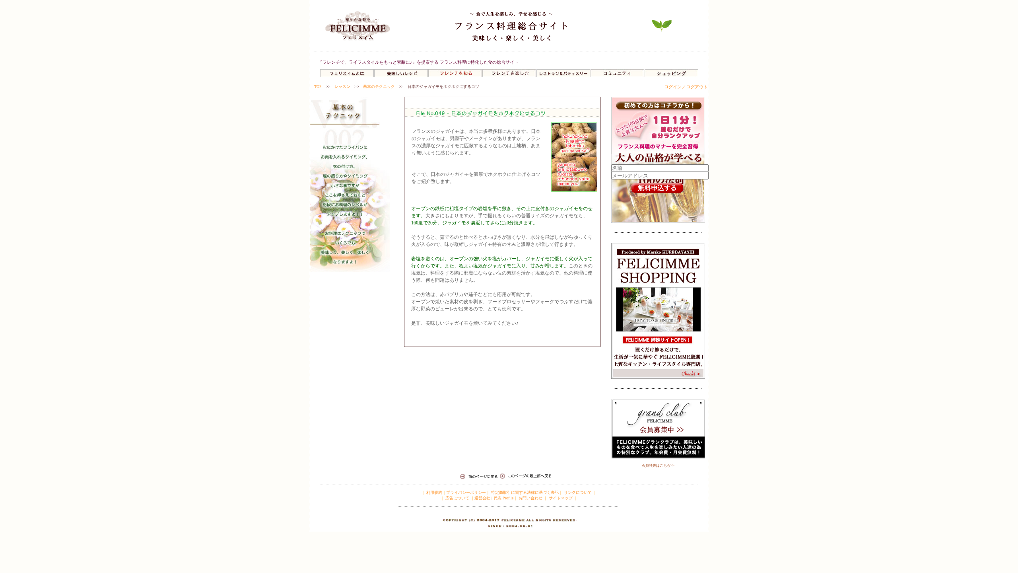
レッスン (342, 86)
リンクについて (578, 492)
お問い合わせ (530, 498)
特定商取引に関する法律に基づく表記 (525, 492)
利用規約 (433, 492)
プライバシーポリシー (466, 492)
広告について (456, 498)
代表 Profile (503, 498)
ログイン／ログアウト (686, 86)
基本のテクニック (379, 86)
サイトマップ (561, 498)
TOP (318, 86)
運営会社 (482, 498)
